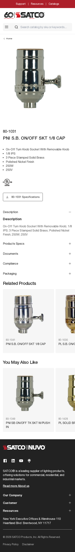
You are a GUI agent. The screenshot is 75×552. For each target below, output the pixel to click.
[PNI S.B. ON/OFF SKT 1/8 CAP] (28, 314)
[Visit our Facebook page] (5, 460)
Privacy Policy (11, 544)
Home (9, 38)
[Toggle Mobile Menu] (6, 27)
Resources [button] (10, 511)
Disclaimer (28, 544)
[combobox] (42, 27)
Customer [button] (10, 503)
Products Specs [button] (13, 243)
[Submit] (16, 27)
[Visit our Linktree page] (29, 460)
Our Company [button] (12, 495)
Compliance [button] (10, 263)
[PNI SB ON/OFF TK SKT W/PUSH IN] (28, 393)
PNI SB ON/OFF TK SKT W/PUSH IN (28, 424)
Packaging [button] (10, 273)
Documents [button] (10, 253)
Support (21, 3)
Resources (37, 3)
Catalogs (54, 3)
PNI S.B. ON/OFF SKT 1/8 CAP (26, 344)
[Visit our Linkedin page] (13, 460)
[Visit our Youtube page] (21, 460)
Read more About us (16, 486)
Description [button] (10, 212)
